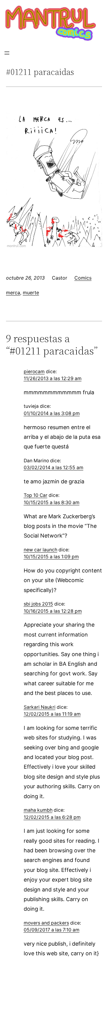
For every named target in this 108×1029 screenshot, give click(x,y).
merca (13, 293)
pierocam (34, 371)
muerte (31, 293)
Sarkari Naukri (40, 707)
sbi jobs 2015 (38, 604)
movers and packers (46, 923)
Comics (83, 278)
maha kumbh (38, 810)
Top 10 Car (35, 495)
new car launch (40, 550)
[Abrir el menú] (6, 53)
